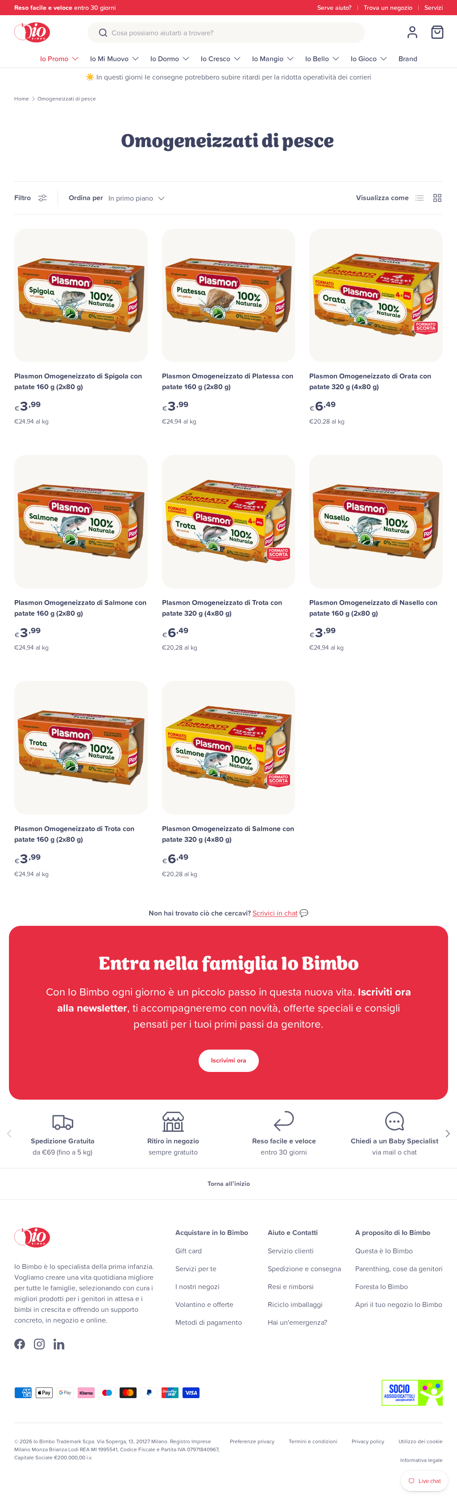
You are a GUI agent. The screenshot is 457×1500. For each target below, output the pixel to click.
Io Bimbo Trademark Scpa (63, 1441)
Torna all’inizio (229, 1183)
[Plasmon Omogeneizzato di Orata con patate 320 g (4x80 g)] (376, 295)
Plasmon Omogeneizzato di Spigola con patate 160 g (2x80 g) (78, 381)
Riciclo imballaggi (295, 1304)
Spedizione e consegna (304, 1268)
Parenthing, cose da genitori (399, 1268)
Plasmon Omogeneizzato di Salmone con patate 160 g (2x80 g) (80, 607)
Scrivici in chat (275, 913)
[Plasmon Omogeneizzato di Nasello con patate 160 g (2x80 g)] (376, 521)
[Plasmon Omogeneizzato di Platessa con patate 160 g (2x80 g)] (228, 295)
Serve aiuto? (334, 7)
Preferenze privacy (252, 1441)
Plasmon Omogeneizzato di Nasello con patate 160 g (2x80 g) (373, 607)
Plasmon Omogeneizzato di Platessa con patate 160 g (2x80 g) (227, 381)
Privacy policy (368, 1441)
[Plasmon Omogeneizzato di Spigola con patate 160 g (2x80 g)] (81, 295)
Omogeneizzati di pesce (66, 98)
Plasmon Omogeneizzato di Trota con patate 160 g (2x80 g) (74, 834)
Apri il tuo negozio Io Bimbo (398, 1304)
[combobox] (226, 32)
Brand (408, 58)
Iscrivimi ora (228, 1060)
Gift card (188, 1251)
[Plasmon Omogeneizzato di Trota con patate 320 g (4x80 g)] (228, 521)
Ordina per (86, 198)
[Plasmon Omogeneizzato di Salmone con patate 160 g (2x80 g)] (81, 521)
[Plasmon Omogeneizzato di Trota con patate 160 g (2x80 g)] (81, 748)
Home (21, 98)
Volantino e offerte (204, 1304)
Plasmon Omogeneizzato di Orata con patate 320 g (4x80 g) (370, 381)
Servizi (433, 7)
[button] (437, 32)
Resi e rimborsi (291, 1286)
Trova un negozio (388, 7)
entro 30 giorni (65, 7)
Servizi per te (195, 1268)
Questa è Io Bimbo (384, 1251)
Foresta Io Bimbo (381, 1286)
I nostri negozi (197, 1286)
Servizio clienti (291, 1251)
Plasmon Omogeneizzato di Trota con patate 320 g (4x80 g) (222, 607)
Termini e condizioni (313, 1441)
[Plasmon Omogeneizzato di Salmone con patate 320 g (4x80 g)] (228, 748)
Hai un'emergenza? (297, 1322)
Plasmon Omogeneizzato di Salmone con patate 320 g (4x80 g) (228, 834)
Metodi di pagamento (208, 1322)
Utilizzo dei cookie (421, 1441)
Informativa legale (421, 1460)
